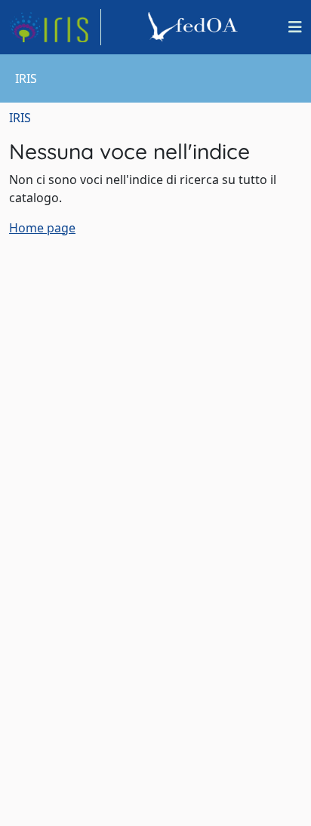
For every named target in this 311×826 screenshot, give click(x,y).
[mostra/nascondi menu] (295, 27)
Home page (42, 228)
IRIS (20, 117)
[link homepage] (55, 27)
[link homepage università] (195, 27)
